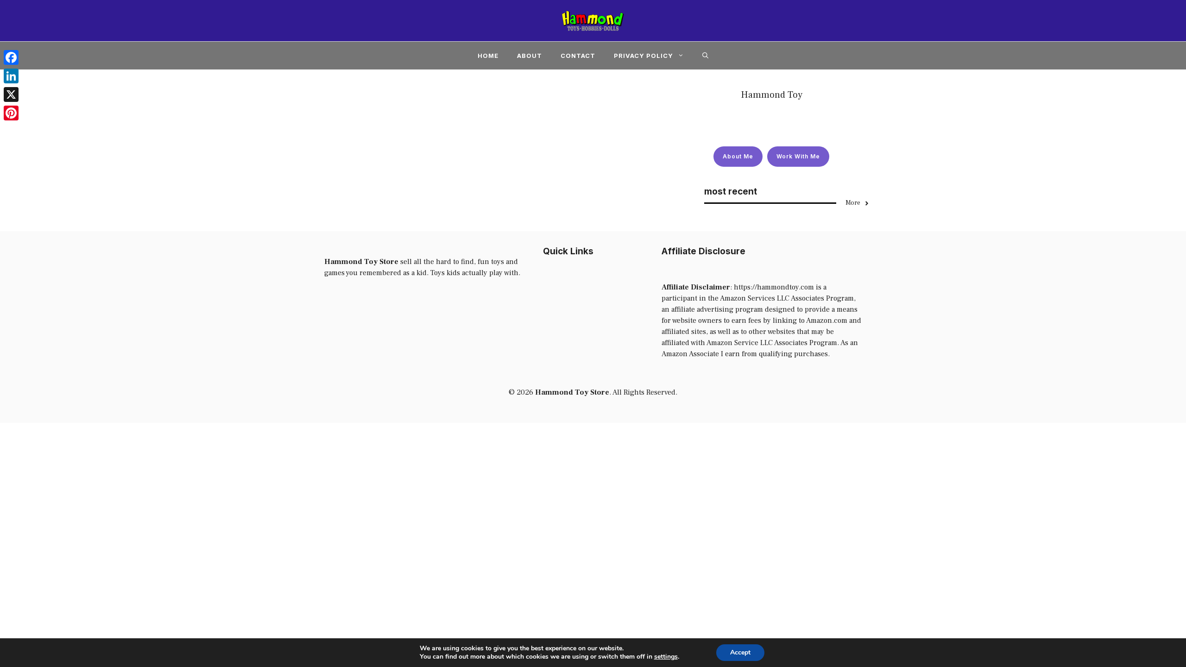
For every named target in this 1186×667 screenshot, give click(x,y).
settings (666, 657)
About (529, 55)
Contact (578, 55)
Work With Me (798, 156)
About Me (738, 156)
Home (488, 55)
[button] (705, 55)
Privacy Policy (643, 55)
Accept (740, 652)
